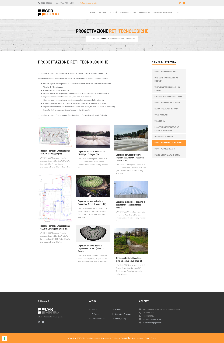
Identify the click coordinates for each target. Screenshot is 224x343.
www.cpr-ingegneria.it (153, 322)
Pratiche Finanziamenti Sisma (167, 155)
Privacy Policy (120, 318)
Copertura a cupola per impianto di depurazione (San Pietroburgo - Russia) (130, 205)
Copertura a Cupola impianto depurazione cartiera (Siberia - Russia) (90, 248)
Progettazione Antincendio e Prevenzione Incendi (167, 128)
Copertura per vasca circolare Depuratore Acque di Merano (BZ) (92, 202)
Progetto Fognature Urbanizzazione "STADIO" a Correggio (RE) (55, 152)
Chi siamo (102, 13)
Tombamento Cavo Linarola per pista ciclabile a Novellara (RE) (129, 259)
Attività (113, 13)
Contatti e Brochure (162, 13)
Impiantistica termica (164, 136)
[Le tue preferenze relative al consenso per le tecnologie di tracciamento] (4, 338)
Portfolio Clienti (128, 13)
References (144, 13)
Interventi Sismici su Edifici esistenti (166, 79)
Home (92, 13)
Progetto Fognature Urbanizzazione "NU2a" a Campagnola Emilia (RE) (55, 227)
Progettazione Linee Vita (165, 149)
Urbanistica (160, 121)
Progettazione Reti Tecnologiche (168, 143)
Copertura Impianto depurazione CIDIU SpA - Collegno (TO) (91, 153)
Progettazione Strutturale (166, 72)
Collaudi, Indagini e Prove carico (168, 96)
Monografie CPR (98, 318)
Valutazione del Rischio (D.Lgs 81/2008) (167, 88)
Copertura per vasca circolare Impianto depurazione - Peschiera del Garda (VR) (130, 158)
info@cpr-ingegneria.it (88, 3)
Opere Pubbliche (161, 115)
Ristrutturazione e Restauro (166, 109)
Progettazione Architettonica (167, 103)
